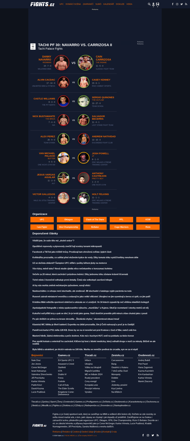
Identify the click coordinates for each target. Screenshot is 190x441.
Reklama (57, 432)
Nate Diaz (36, 360)
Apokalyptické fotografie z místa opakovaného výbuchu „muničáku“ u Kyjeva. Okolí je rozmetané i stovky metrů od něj (90, 308)
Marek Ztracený (145, 381)
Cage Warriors (121, 227)
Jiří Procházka (37, 378)
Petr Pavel (143, 364)
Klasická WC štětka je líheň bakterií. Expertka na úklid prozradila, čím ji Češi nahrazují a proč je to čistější (83, 324)
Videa (129, 4)
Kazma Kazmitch (146, 371)
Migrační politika (92, 371)
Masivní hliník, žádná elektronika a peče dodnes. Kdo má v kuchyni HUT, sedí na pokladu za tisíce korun (83, 336)
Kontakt (106, 432)
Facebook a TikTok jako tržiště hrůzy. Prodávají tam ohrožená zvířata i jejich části (71, 252)
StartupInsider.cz (122, 405)
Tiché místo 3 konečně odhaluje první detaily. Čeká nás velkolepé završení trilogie (72, 280)
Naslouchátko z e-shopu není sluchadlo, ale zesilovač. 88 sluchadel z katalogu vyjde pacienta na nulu (82, 291)
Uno (113, 381)
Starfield (62, 367)
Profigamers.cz (93, 402)
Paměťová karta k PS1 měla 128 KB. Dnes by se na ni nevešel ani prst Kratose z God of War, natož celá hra (84, 330)
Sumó (98, 4)
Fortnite (61, 381)
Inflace (88, 360)
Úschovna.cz (152, 402)
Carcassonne (117, 360)
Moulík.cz (46, 405)
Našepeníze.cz (92, 405)
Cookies (76, 432)
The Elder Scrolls (66, 388)
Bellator (95, 227)
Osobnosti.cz (121, 402)
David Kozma (37, 388)
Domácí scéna (73, 4)
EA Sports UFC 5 (66, 360)
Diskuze (120, 4)
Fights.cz (57, 405)
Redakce (66, 432)
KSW (148, 219)
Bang (113, 364)
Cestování (69, 402)
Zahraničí (88, 4)
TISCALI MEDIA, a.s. (71, 435)
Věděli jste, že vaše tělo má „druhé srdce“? (53, 241)
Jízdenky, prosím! (119, 385)
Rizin (148, 227)
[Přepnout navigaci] (153, 4)
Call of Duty (63, 385)
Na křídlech (116, 392)
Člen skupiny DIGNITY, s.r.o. (88, 435)
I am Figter (42, 227)
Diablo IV (62, 374)
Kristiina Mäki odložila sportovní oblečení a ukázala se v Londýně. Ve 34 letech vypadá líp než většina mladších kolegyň (90, 302)
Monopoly (115, 374)
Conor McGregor (39, 367)
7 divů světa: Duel (119, 371)
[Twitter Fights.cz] (182, 4)
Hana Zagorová (145, 367)
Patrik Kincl (36, 385)
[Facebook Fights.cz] (172, 4)
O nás (114, 432)
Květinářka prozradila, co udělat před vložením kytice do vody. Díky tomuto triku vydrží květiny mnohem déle (85, 257)
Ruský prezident (92, 378)
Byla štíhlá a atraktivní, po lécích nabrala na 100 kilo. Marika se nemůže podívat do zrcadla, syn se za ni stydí (85, 349)
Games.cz (80, 402)
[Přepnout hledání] (149, 4)
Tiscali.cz (35, 402)
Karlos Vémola (38, 381)
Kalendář (108, 4)
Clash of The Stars (95, 219)
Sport (53, 402)
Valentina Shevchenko (41, 374)
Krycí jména (116, 388)
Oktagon (68, 219)
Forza (60, 378)
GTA (60, 371)
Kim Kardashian (145, 374)
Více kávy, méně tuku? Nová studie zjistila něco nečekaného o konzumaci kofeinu (72, 269)
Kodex (98, 432)
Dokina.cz (68, 405)
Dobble (114, 378)
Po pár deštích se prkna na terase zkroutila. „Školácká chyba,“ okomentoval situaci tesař (75, 319)
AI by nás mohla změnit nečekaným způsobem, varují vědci (61, 285)
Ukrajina (89, 364)
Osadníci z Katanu (119, 367)
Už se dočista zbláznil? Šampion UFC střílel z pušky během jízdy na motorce (69, 263)
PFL (121, 219)
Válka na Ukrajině (93, 367)
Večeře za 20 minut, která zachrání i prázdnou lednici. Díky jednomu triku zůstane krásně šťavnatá (80, 274)
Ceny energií (91, 381)
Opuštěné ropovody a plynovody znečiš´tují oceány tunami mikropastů (67, 246)
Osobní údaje (87, 432)
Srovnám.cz (106, 405)
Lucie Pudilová (38, 392)
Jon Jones (36, 364)
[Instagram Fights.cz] (177, 4)
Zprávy (45, 402)
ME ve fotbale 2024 (93, 374)
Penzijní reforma (92, 388)
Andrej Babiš (144, 360)
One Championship (68, 227)
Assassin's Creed (66, 364)
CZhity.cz (78, 405)
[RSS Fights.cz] (186, 4)
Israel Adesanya (38, 371)
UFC (62, 4)
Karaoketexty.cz (137, 402)
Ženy (59, 402)
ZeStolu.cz (108, 402)
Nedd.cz (36, 405)
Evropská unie (91, 385)
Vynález (88, 392)
